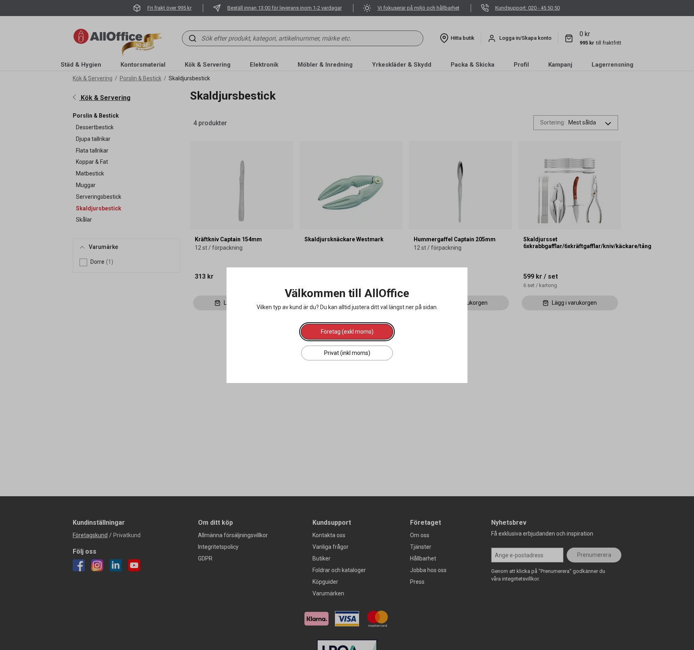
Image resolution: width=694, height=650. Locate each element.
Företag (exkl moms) (347, 331)
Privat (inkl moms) (347, 353)
